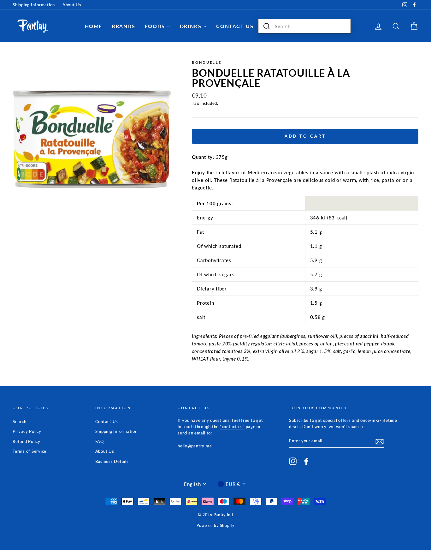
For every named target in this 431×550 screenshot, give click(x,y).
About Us (71, 4)
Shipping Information (34, 4)
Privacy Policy (27, 431)
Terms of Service (29, 451)
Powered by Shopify (215, 525)
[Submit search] (266, 26)
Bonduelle (206, 62)
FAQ (99, 441)
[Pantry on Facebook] (306, 461)
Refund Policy (26, 441)
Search (20, 421)
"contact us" (232, 426)
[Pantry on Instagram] (293, 461)
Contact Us (106, 421)
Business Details (112, 461)
